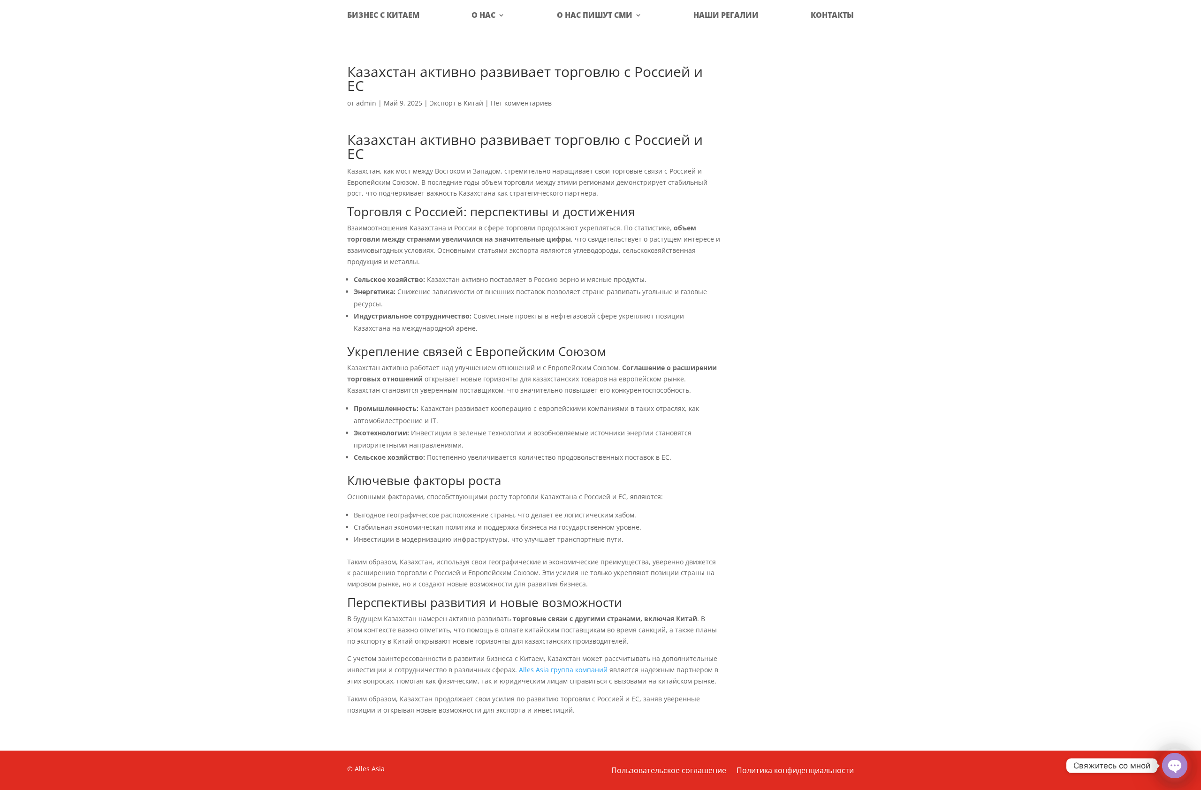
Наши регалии (726, 15)
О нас (483, 15)
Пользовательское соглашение (668, 771)
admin (366, 103)
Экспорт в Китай (456, 103)
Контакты (832, 15)
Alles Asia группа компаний (563, 669)
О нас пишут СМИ (594, 15)
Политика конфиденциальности (795, 771)
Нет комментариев (521, 103)
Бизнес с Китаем (383, 15)
